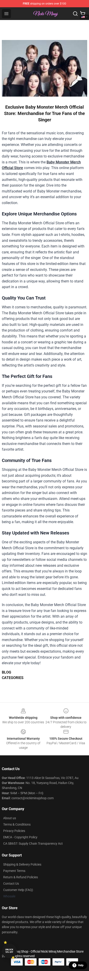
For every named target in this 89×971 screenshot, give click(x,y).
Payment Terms (14, 871)
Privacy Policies (14, 831)
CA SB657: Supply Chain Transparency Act (33, 843)
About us (9, 818)
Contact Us (11, 883)
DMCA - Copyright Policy (20, 837)
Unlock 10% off (9, 951)
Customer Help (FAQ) (18, 890)
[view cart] (82, 13)
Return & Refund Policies (20, 877)
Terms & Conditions (17, 824)
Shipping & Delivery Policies (22, 864)
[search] (75, 13)
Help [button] (81, 965)
